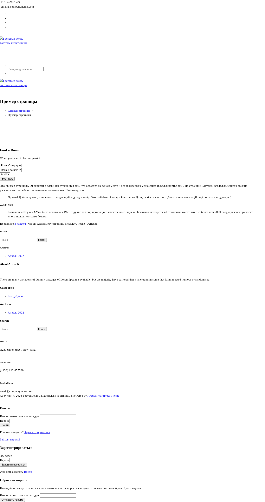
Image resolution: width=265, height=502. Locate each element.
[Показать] (46, 420)
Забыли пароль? (10, 439)
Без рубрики (15, 296)
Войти (28, 471)
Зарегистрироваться (37, 432)
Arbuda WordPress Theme (103, 395)
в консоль (21, 223)
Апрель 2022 (16, 255)
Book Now (7, 178)
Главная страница (19, 110)
